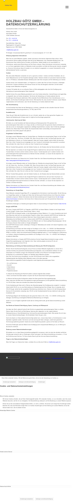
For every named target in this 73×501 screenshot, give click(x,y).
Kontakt (41, 358)
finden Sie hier (62, 203)
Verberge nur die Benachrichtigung (27, 382)
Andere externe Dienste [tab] (6, 451)
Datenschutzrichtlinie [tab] (5, 486)
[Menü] (67, 7)
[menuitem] (67, 6)
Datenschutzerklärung (58, 358)
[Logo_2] (8, 5)
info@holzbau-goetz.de (12, 50)
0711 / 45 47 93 (13, 38)
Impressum (48, 358)
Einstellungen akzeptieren (9, 382)
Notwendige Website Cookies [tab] (7, 410)
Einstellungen (41, 382)
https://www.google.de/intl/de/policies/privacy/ (18, 160)
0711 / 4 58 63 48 (13, 40)
